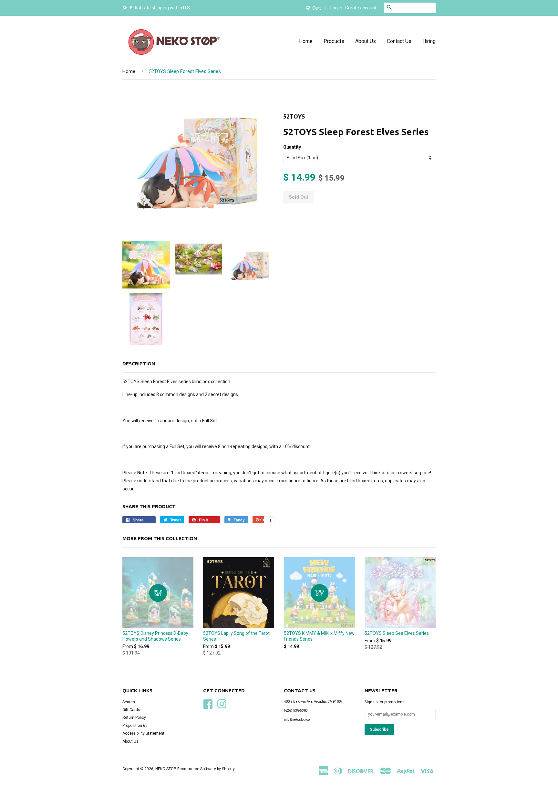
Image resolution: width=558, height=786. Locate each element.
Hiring (429, 41)
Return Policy (134, 717)
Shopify (228, 769)
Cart (316, 8)
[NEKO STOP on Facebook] (208, 703)
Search (128, 702)
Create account (361, 7)
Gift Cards (131, 709)
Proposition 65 (135, 725)
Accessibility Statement (143, 733)
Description (138, 363)
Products (334, 41)
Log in (336, 7)
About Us (365, 41)
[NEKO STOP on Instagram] (222, 703)
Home (306, 41)
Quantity (292, 147)
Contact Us (399, 41)
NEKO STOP (165, 769)
